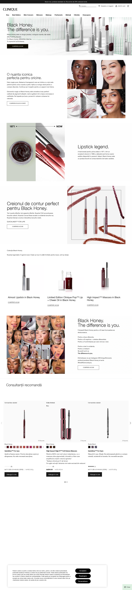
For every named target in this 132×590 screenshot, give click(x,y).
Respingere (83, 576)
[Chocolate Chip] (11, 447)
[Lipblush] (34, 447)
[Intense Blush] (17, 447)
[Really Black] (89, 447)
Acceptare (82, 571)
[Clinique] (10, 9)
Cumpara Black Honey (17, 103)
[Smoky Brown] (92, 447)
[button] (127, 587)
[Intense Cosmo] (27, 447)
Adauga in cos (11, 474)
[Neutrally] (37, 447)
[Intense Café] (21, 447)
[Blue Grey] (96, 447)
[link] (66, 36)
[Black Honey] (7, 447)
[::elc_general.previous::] (5, 447)
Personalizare (83, 581)
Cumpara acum (17, 46)
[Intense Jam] (30, 447)
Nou (7, 15)
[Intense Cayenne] (24, 447)
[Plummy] (40, 447)
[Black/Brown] (54, 447)
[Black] (47, 447)
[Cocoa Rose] (14, 447)
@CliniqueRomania (105, 358)
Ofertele (77, 15)
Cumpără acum (13, 302)
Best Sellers (16, 15)
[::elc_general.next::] (43, 447)
